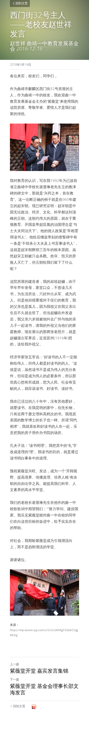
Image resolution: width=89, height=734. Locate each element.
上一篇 (14, 664)
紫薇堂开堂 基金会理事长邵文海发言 (44, 689)
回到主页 (22, 4)
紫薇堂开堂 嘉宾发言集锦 (39, 670)
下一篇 (14, 679)
